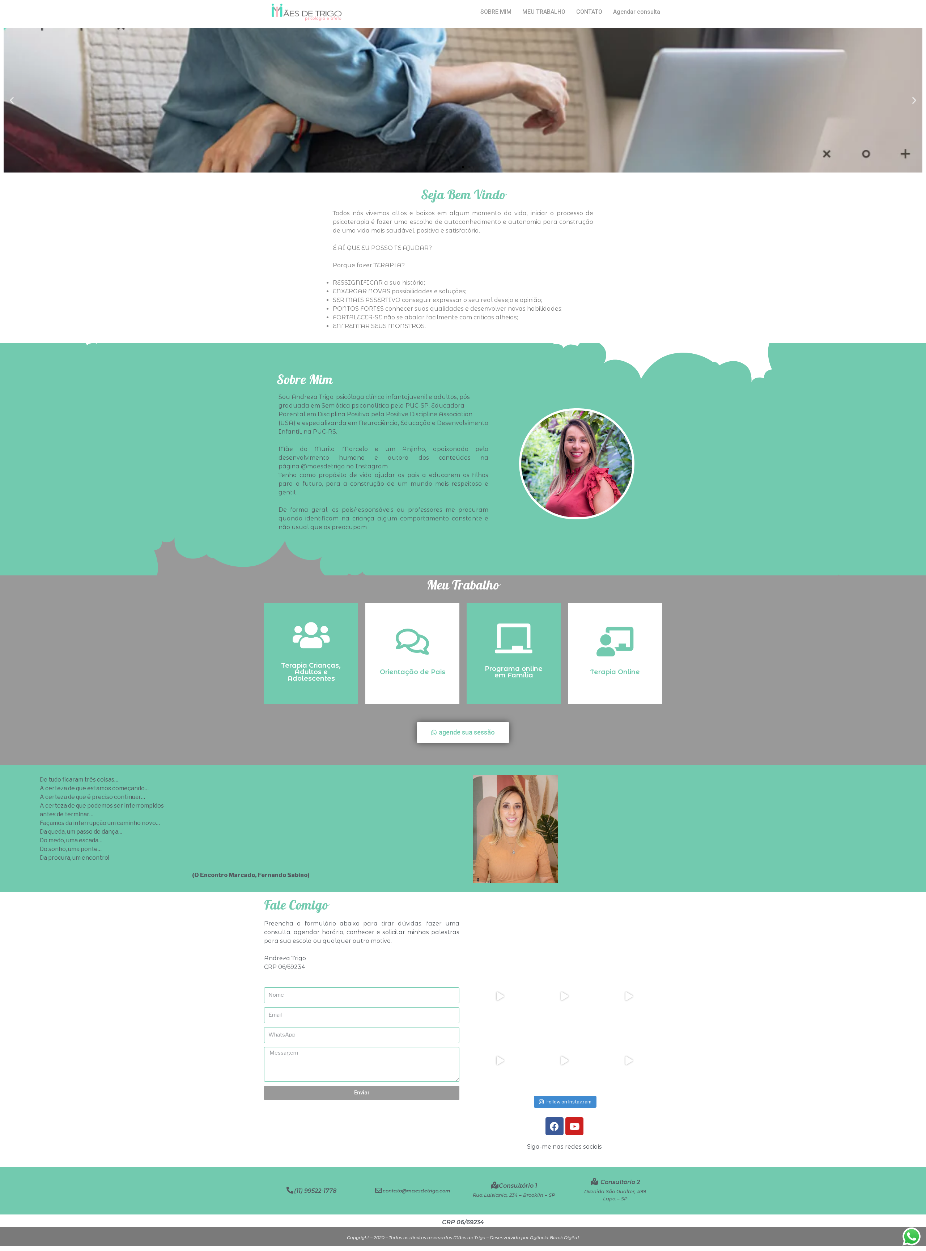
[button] (456, 167)
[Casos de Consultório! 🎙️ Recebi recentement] (564, 996)
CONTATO (589, 11)
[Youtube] (574, 1126)
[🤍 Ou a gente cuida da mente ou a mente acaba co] (500, 1061)
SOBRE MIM (495, 11)
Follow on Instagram (569, 1102)
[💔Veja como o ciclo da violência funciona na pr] (564, 1061)
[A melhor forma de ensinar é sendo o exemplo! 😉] (629, 1061)
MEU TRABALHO (543, 11)
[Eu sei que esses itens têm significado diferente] (629, 996)
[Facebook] (554, 1126)
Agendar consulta (636, 11)
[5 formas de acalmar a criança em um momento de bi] (500, 996)
